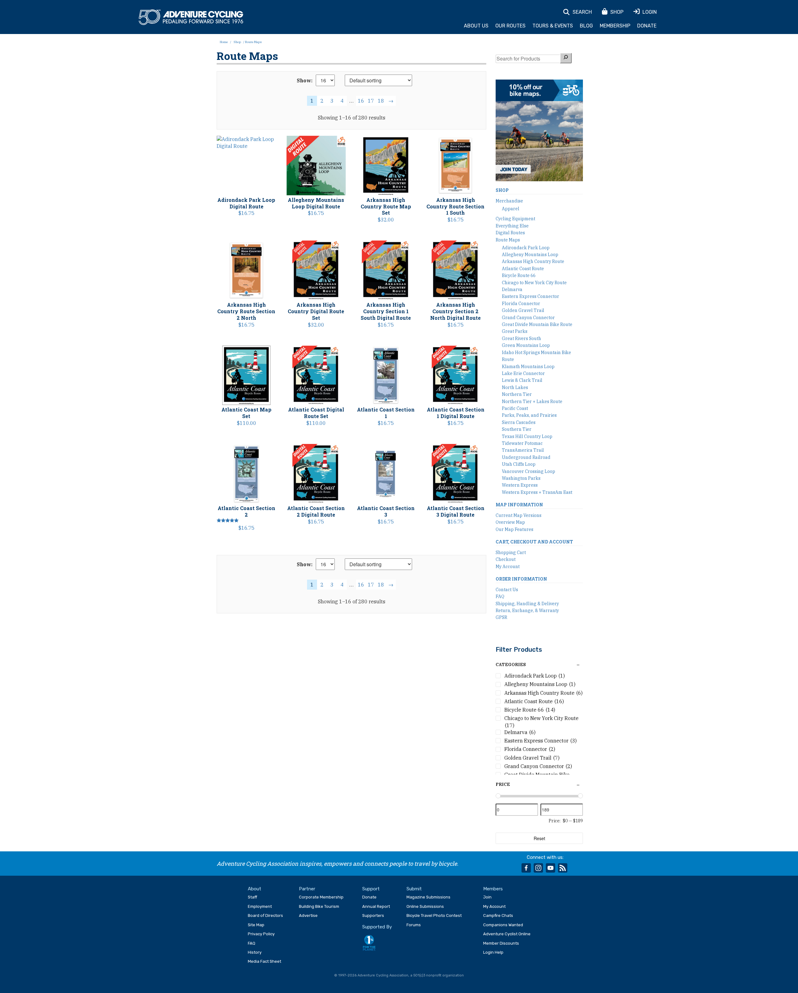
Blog (586, 26)
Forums (413, 924)
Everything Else (512, 226)
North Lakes (515, 387)
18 (381, 101)
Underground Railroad (526, 457)
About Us (476, 26)
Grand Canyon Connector (528, 317)
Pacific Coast (515, 408)
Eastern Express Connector (530, 296)
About (254, 889)
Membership (615, 26)
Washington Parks (521, 478)
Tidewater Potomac (522, 443)
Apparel (510, 209)
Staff (252, 897)
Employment (260, 906)
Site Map (256, 924)
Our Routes (510, 26)
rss (562, 868)
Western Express (520, 485)
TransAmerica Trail (523, 450)
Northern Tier (517, 394)
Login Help (493, 952)
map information (519, 505)
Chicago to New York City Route (534, 282)
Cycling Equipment (515, 218)
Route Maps (508, 240)
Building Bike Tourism (319, 906)
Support (371, 889)
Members (493, 889)
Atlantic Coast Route (523, 268)
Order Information (521, 579)
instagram (538, 868)
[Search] (566, 58)
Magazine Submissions (428, 897)
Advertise (308, 915)
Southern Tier (516, 429)
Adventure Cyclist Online (507, 934)
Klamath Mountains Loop (528, 366)
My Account (508, 566)
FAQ (500, 596)
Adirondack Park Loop (526, 248)
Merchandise (509, 201)
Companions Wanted (503, 924)
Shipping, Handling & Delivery (527, 603)
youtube (550, 868)
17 (371, 101)
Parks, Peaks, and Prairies (529, 415)
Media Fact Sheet (264, 961)
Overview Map (510, 522)
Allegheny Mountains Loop (530, 254)
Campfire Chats (498, 915)
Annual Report (376, 906)
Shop (237, 42)
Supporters (373, 915)
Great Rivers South (521, 338)
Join (487, 897)
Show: (305, 80)
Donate (646, 26)
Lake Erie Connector (523, 373)
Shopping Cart (511, 552)
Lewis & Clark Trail (522, 380)
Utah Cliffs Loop (519, 464)
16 (361, 101)
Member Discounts (501, 943)
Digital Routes (510, 233)
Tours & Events (552, 26)
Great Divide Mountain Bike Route (537, 324)
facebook (526, 868)
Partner (307, 889)
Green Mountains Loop (526, 345)
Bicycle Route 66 (519, 275)
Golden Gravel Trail (523, 310)
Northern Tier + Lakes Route (532, 401)
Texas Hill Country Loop (527, 436)
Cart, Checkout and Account (534, 542)
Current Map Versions (518, 515)
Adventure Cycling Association (191, 17)
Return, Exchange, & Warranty (527, 610)
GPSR (501, 617)
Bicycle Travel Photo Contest (434, 915)
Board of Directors (265, 915)
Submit (414, 889)
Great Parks (514, 331)
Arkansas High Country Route (533, 261)
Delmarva (512, 289)
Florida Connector (521, 303)
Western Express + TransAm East (537, 492)
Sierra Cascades (519, 422)
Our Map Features (514, 529)
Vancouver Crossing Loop (528, 471)
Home (224, 42)
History (255, 952)
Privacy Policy (261, 934)
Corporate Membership (321, 897)
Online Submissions (425, 906)
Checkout (506, 559)
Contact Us (507, 589)
